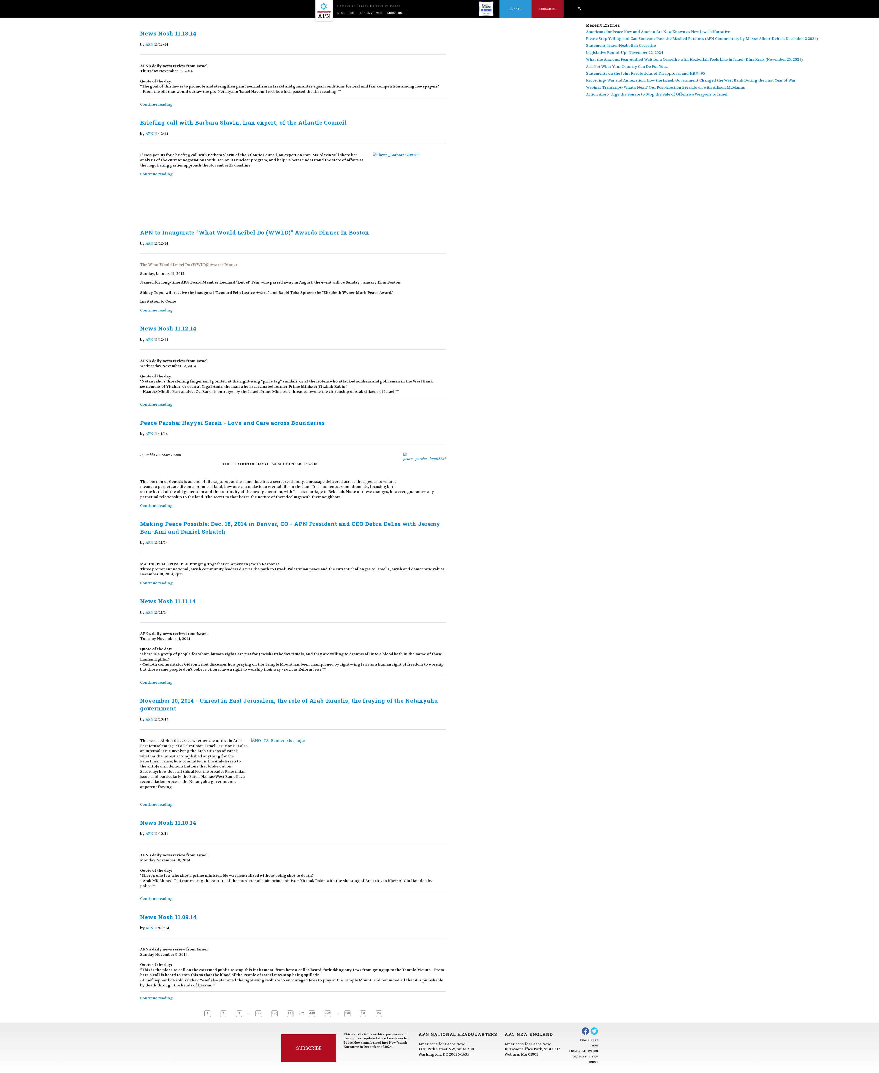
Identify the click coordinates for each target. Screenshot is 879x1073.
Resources (346, 13)
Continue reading (156, 104)
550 (347, 1013)
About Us (394, 13)
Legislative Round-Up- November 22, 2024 (624, 52)
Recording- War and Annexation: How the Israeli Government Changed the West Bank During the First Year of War (690, 80)
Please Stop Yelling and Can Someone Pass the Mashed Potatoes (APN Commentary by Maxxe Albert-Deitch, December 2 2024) (702, 38)
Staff (595, 1056)
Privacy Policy (589, 1040)
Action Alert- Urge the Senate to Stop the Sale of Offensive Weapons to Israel (656, 94)
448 (312, 1013)
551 (363, 1013)
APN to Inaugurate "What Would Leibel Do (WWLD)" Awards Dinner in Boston (254, 232)
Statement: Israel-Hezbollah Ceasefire (621, 45)
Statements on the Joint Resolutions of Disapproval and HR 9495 (645, 73)
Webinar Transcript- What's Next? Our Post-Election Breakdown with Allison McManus (665, 87)
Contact (592, 1062)
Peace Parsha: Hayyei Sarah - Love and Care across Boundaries (232, 422)
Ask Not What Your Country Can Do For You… (628, 66)
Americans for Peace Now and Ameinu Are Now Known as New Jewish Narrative (658, 31)
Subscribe (547, 9)
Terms (594, 1045)
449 (328, 1013)
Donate (515, 9)
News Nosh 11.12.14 (168, 328)
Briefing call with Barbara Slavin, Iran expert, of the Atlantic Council (243, 122)
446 (290, 1013)
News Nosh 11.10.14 (168, 822)
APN (149, 44)
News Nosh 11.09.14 (168, 917)
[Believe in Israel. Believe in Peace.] (324, 10)
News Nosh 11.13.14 (168, 33)
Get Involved (371, 13)
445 (274, 1013)
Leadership (579, 1056)
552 (379, 1013)
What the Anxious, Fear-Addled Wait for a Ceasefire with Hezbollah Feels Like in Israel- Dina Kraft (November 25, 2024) (694, 59)
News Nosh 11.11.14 (168, 601)
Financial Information (583, 1051)
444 (259, 1013)
